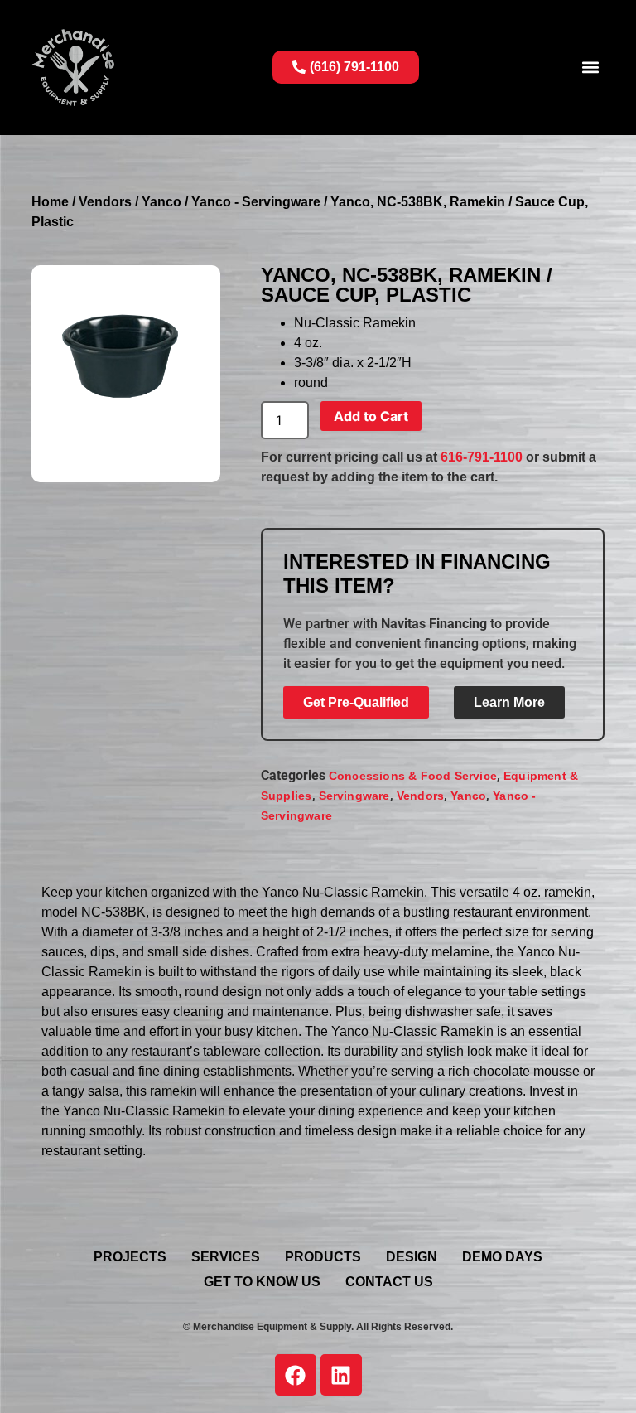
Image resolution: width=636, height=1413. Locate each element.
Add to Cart (371, 416)
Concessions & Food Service (413, 775)
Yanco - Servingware (255, 202)
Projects (130, 1257)
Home (50, 202)
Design (411, 1257)
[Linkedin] (341, 1375)
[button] (591, 67)
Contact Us (389, 1282)
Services (225, 1257)
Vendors (105, 202)
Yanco (161, 202)
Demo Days (502, 1257)
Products (323, 1257)
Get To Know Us (262, 1282)
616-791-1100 (482, 457)
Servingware (354, 795)
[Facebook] (295, 1375)
